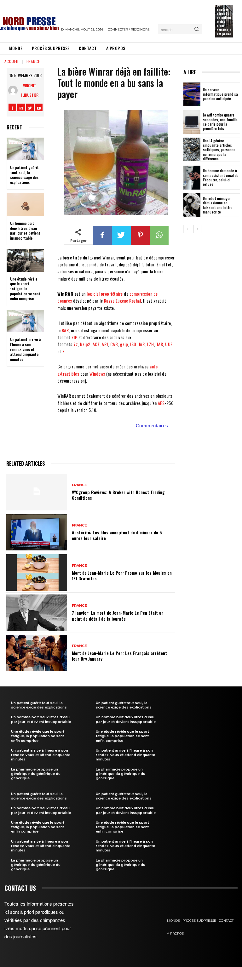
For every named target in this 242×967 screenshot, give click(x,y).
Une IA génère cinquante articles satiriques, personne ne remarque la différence (219, 149)
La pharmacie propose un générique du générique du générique (35, 774)
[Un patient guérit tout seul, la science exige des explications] (25, 149)
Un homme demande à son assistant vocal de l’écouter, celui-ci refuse (221, 177)
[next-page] (197, 229)
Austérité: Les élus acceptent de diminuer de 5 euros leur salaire (117, 535)
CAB (114, 344)
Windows (97, 373)
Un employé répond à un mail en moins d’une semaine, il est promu (224, 19)
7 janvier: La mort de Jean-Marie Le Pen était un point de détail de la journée (118, 615)
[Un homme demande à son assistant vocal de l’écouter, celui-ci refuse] (191, 178)
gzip (124, 344)
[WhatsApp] (159, 235)
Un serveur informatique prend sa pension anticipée (220, 94)
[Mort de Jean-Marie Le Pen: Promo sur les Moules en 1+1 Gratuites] (36, 572)
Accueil (11, 61)
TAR (159, 344)
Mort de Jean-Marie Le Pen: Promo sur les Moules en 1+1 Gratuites (122, 575)
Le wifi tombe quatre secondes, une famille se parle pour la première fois (220, 121)
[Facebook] (12, 107)
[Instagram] (21, 107)
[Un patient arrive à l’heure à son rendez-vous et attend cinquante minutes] (25, 321)
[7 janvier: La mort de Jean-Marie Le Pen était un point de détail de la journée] (36, 612)
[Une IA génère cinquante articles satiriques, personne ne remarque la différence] (191, 150)
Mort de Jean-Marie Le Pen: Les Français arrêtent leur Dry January (119, 656)
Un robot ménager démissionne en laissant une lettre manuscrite (218, 205)
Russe (109, 300)
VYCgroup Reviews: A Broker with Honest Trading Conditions (118, 495)
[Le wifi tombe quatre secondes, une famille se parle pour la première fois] (191, 122)
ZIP (75, 337)
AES (161, 403)
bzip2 (85, 344)
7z (75, 344)
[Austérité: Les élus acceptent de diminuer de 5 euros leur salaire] (36, 532)
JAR (142, 344)
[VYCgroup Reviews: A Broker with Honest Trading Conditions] (36, 492)
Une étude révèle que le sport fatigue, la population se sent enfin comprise (25, 288)
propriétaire (112, 293)
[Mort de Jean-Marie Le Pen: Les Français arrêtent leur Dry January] (36, 653)
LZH (150, 344)
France (33, 61)
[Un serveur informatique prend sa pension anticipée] (191, 94)
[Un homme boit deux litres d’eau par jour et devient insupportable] (25, 204)
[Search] (196, 29)
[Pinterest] (140, 235)
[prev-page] (187, 229)
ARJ (105, 344)
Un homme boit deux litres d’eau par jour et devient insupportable (25, 230)
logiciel (93, 293)
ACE (96, 344)
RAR (65, 330)
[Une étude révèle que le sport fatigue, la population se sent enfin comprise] (25, 260)
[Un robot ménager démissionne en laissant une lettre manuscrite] (191, 205)
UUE (169, 344)
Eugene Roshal (128, 300)
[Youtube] (39, 107)
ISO (133, 344)
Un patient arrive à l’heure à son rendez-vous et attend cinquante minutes (25, 349)
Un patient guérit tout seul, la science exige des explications (24, 175)
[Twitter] (30, 107)
